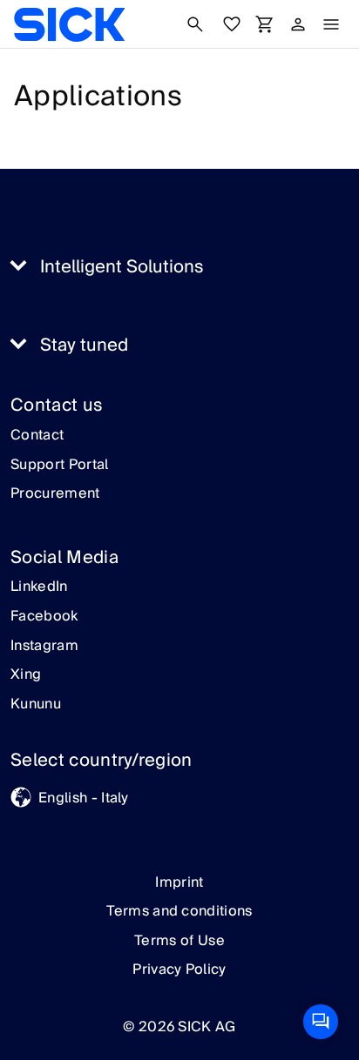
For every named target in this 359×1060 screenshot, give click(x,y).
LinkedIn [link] (39, 587)
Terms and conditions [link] (179, 911)
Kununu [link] (35, 705)
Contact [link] (37, 436)
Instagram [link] (44, 646)
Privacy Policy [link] (179, 969)
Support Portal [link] (59, 465)
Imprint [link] (179, 882)
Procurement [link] (55, 494)
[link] (69, 24)
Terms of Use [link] (179, 941)
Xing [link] (25, 675)
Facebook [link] (44, 617)
